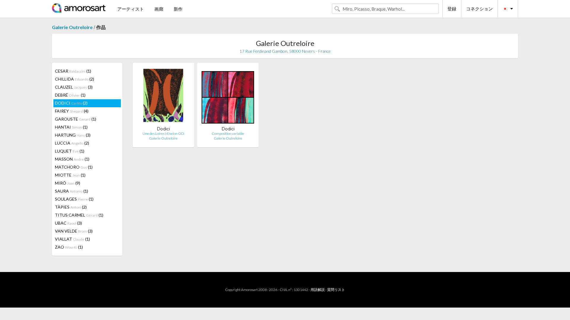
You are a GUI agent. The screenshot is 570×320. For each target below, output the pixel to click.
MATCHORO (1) (74, 166)
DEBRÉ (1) (70, 94)
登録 (451, 8)
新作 (178, 9)
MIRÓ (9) (67, 182)
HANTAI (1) (71, 126)
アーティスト (130, 9)
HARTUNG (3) (73, 134)
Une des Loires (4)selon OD (163, 133)
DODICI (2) (71, 102)
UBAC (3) (68, 222)
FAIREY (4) (71, 110)
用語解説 (318, 289)
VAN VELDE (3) (74, 230)
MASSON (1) (72, 158)
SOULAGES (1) (74, 198)
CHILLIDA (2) (74, 78)
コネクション (479, 8)
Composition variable (228, 133)
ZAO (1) (69, 246)
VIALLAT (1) (72, 238)
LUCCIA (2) (72, 142)
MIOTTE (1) (70, 174)
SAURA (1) (71, 190)
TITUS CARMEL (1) (79, 214)
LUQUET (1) (69, 150)
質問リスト (336, 289)
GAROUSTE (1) (75, 118)
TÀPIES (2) (71, 206)
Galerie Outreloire (72, 27)
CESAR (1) (73, 70)
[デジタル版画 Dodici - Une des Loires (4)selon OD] (163, 96)
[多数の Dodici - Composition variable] (228, 96)
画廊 (158, 9)
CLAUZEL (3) (74, 86)
